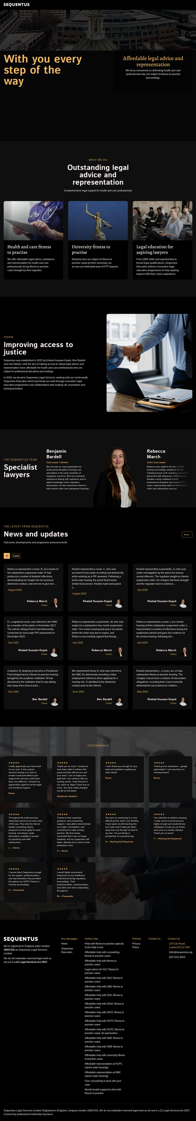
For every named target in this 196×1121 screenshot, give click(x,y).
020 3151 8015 (177, 957)
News (186, 534)
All (7, 556)
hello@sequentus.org (180, 952)
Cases (16, 556)
